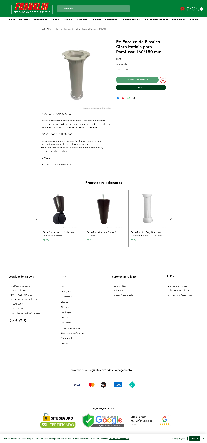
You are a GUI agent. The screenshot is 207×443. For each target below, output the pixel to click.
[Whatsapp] (12, 320)
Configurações (178, 438)
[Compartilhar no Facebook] (118, 98)
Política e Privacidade (178, 290)
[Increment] (127, 69)
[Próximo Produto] (171, 218)
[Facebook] (16, 320)
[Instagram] (21, 320)
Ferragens (66, 291)
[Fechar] (203, 438)
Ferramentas (67, 296)
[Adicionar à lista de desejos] (163, 80)
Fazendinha (67, 322)
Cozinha (65, 307)
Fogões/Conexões (70, 327)
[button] (200, 9)
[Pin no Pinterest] (123, 98)
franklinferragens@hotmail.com (25, 312)
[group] (103, 218)
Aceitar (195, 438)
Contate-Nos (119, 285)
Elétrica (64, 301)
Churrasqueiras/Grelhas (72, 333)
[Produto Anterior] (36, 218)
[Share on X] (134, 98)
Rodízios (65, 317)
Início (43, 29)
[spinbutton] (122, 69)
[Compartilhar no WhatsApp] (128, 98)
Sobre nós (118, 290)
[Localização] (25, 320)
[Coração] (193, 9)
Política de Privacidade (119, 438)
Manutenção (67, 338)
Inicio (63, 286)
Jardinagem (67, 312)
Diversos (65, 343)
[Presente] (188, 9)
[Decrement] (118, 69)
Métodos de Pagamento (179, 294)
